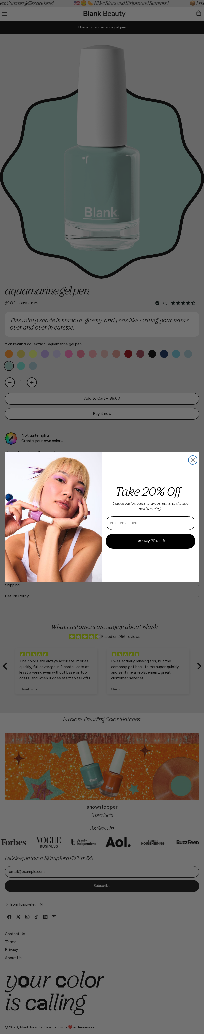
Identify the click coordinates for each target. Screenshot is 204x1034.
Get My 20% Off (151, 541)
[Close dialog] (192, 460)
